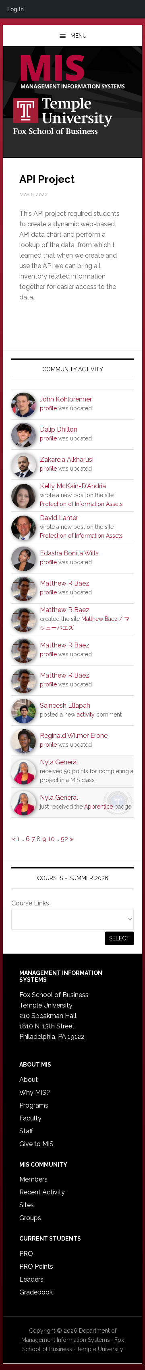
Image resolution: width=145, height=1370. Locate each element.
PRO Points (36, 1266)
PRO (26, 1253)
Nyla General (59, 762)
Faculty (30, 1118)
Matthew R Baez (64, 583)
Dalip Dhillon (58, 429)
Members (33, 1179)
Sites (26, 1205)
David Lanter (59, 518)
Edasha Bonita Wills (69, 553)
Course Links (30, 903)
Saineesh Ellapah (65, 705)
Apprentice (98, 806)
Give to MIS (36, 1144)
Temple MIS (72, 72)
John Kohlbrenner (66, 399)
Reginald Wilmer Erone (74, 735)
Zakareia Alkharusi (66, 459)
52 (64, 839)
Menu (78, 36)
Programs (33, 1105)
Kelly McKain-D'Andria (73, 486)
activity (86, 714)
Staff (26, 1131)
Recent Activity (42, 1192)
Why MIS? (34, 1092)
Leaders (31, 1279)
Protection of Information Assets (81, 504)
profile (48, 408)
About (28, 1079)
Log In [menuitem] (15, 9)
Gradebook (36, 1292)
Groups (30, 1218)
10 (51, 839)
